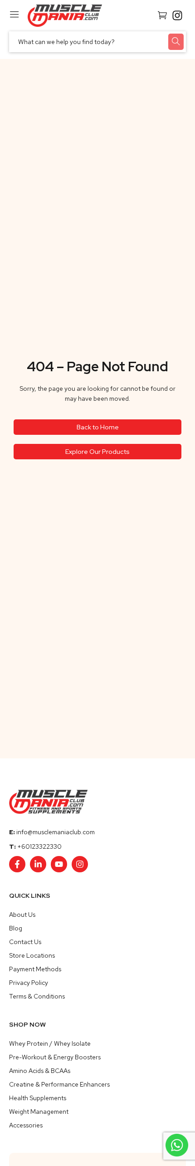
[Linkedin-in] (38, 864)
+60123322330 (39, 846)
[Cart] (162, 15)
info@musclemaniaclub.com (55, 832)
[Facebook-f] (17, 864)
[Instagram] (80, 864)
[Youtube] (59, 864)
